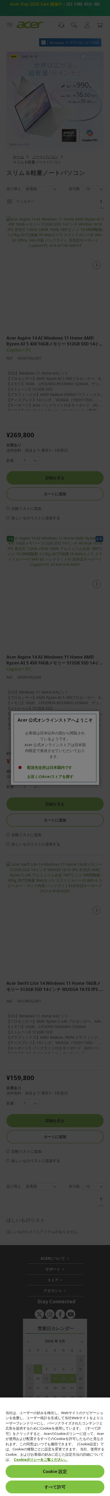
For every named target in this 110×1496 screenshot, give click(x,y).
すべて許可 (55, 1487)
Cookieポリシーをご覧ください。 (41, 1459)
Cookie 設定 (55, 1471)
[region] (55, 1446)
